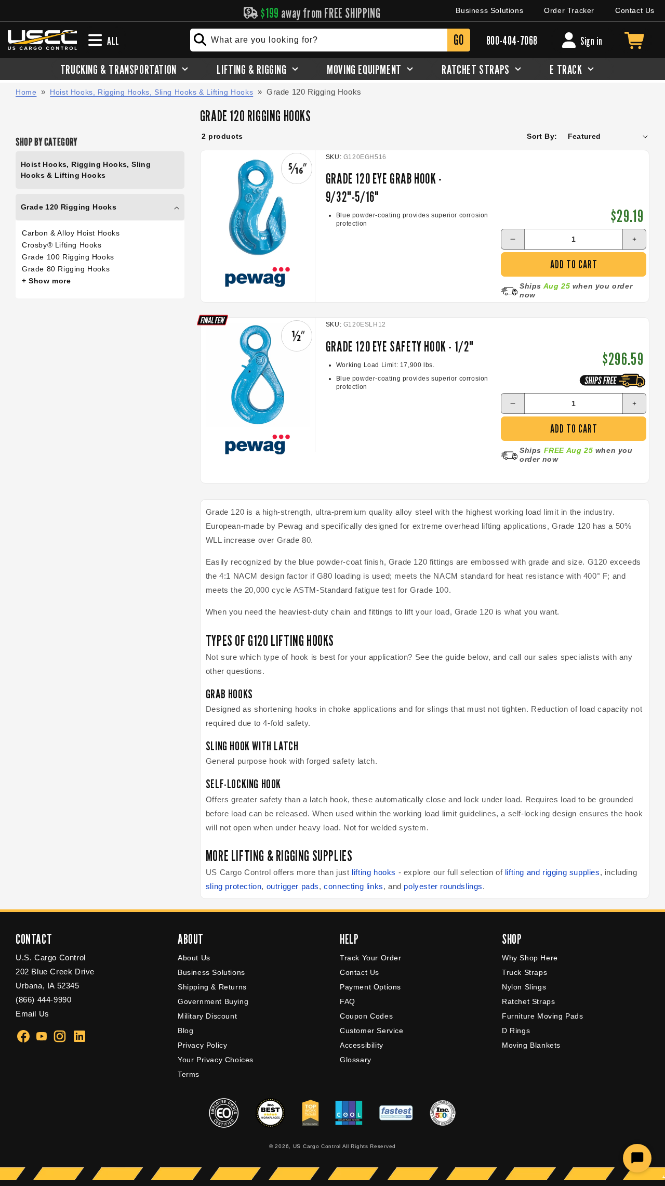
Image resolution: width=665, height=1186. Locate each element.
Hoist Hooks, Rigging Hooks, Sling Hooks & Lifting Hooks (151, 92)
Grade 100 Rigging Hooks (68, 257)
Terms (189, 1074)
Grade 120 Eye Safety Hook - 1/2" (400, 346)
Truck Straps (524, 972)
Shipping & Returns (212, 987)
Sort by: (542, 136)
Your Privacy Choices (216, 1059)
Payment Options (370, 987)
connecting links (353, 886)
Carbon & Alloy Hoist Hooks (71, 233)
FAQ (347, 1001)
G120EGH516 (365, 157)
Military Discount (207, 1016)
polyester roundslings (443, 886)
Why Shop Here (530, 958)
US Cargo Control (317, 1146)
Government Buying (213, 1001)
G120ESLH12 (364, 324)
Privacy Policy (202, 1045)
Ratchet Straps (528, 1001)
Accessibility (361, 1045)
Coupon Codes (366, 1016)
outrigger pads (293, 886)
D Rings (516, 1030)
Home (26, 92)
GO (458, 40)
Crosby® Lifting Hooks (62, 245)
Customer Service (372, 1030)
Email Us (32, 1013)
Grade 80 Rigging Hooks (66, 269)
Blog (185, 1030)
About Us (194, 958)
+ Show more (46, 281)
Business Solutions (489, 10)
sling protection (234, 886)
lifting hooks (374, 872)
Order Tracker (569, 10)
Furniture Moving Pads (542, 1016)
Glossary (355, 1059)
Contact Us (635, 10)
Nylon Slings (524, 987)
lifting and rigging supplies (552, 872)
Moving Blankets (531, 1045)
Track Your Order (371, 958)
